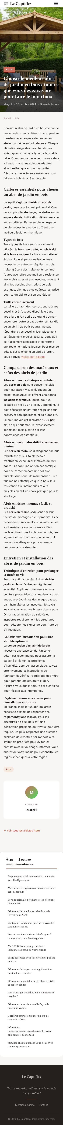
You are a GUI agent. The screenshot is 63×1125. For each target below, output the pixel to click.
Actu (9, 69)
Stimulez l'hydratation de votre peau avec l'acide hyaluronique (30, 1044)
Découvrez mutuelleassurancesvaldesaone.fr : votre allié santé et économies (29, 1031)
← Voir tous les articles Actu (22, 830)
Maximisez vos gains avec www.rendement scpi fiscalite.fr (31, 889)
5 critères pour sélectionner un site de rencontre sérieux (28, 1017)
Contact (43, 1104)
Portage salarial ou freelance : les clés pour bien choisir (31, 901)
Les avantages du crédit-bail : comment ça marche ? (31, 994)
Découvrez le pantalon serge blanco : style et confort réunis (31, 982)
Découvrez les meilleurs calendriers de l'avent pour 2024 (29, 913)
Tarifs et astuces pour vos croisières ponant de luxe (31, 959)
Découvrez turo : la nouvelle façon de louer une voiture (28, 1006)
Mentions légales (24, 1104)
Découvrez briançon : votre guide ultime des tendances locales (30, 971)
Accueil (7, 118)
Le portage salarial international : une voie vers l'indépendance (31, 878)
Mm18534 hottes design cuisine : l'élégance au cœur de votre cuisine (27, 948)
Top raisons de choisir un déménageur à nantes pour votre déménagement (29, 936)
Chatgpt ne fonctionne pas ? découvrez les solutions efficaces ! (31, 924)
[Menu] (55, 3)
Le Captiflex (18, 3)
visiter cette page (33, 356)
